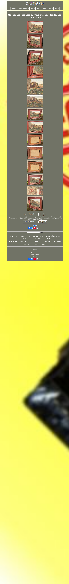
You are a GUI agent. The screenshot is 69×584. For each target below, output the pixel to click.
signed (54, 236)
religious (41, 241)
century (14, 238)
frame (11, 236)
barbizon (49, 238)
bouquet (32, 244)
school (48, 236)
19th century (56, 239)
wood (59, 241)
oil (55, 241)
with (30, 236)
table (60, 238)
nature (10, 238)
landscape (24, 236)
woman (39, 238)
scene (25, 244)
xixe (28, 244)
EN (33, 256)
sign (59, 236)
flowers (29, 241)
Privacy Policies (35, 252)
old (25, 241)
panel (24, 238)
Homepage (35, 249)
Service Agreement (35, 254)
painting (48, 241)
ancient (11, 241)
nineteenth (17, 236)
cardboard (33, 238)
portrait (35, 236)
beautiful (44, 244)
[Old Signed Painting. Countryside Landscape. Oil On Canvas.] (35, 26)
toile (36, 241)
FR (36, 256)
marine (19, 238)
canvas (37, 244)
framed (44, 238)
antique (19, 241)
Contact (35, 251)
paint (28, 239)
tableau (42, 236)
